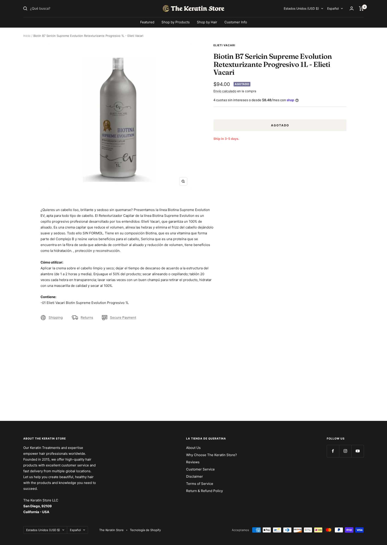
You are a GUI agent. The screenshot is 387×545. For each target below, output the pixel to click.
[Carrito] (361, 8)
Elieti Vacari (224, 45)
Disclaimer (194, 476)
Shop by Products (175, 22)
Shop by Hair (207, 22)
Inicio (26, 35)
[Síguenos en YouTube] (357, 451)
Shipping (56, 317)
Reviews (193, 462)
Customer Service (200, 469)
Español (333, 8)
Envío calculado (224, 91)
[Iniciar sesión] (352, 8)
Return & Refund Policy (204, 491)
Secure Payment (123, 317)
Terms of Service (199, 483)
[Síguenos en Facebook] (333, 451)
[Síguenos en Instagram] (345, 451)
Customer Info (235, 22)
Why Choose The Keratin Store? (211, 455)
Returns (87, 317)
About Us (193, 448)
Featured (147, 22)
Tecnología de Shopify (145, 530)
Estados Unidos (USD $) (301, 8)
